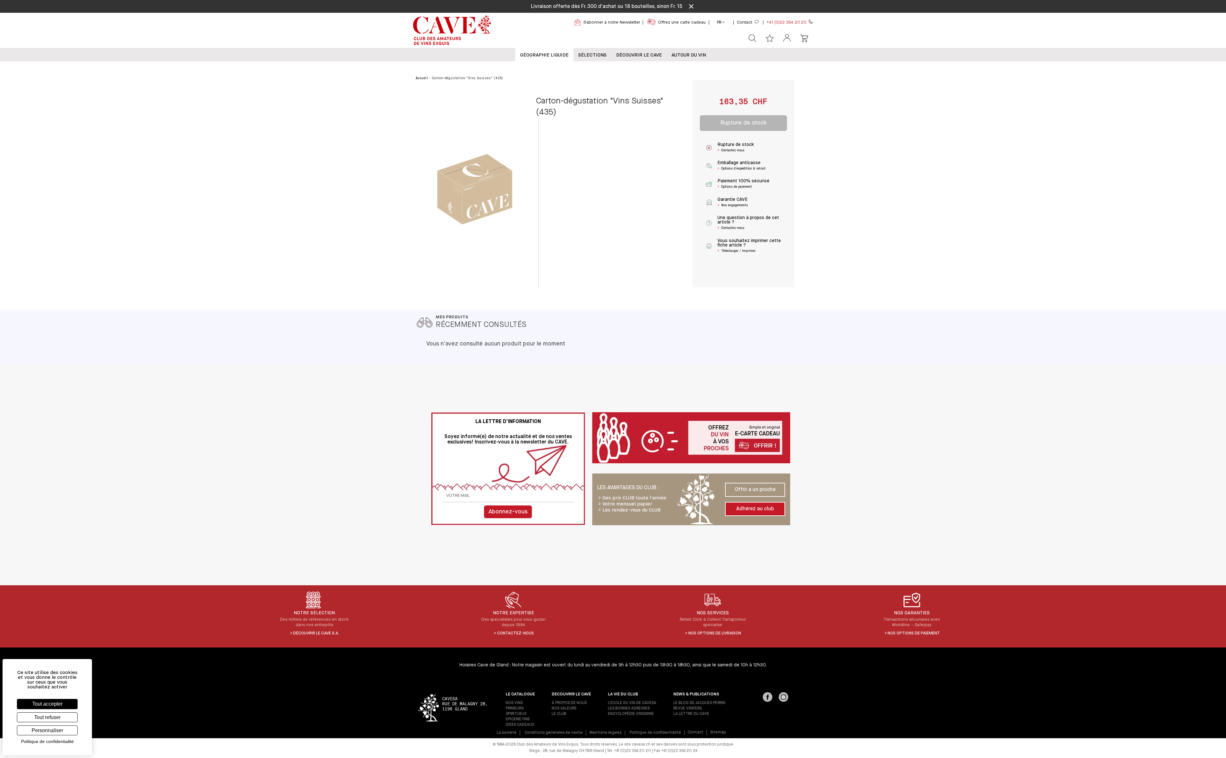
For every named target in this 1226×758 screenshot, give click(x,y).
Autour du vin (688, 55)
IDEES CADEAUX (520, 725)
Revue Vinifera (687, 708)
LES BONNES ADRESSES (629, 708)
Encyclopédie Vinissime (631, 714)
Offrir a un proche (755, 489)
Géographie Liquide (544, 55)
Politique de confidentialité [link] (47, 741)
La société (507, 733)
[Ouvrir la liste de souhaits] (769, 38)
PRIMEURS (515, 708)
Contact (695, 732)
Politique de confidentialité (655, 733)
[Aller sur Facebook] (767, 698)
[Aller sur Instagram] (783, 698)
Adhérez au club (755, 509)
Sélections (592, 55)
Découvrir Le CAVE (639, 55)
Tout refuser (47, 717)
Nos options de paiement (914, 633)
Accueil (422, 78)
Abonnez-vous (507, 512)
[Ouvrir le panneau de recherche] (752, 38)
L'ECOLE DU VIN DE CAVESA (632, 703)
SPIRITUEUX (516, 714)
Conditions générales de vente (554, 733)
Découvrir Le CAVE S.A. (316, 633)
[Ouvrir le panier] (804, 38)
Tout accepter (47, 704)
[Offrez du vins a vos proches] (691, 438)
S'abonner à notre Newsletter (611, 22)
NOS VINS (514, 703)
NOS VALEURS (564, 708)
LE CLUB (559, 714)
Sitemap (718, 732)
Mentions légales (605, 733)
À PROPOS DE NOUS (569, 703)
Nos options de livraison (714, 633)
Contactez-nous (515, 633)
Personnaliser (47, 730)
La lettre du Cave (691, 714)
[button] (787, 38)
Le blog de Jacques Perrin (699, 703)
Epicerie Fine (518, 719)
